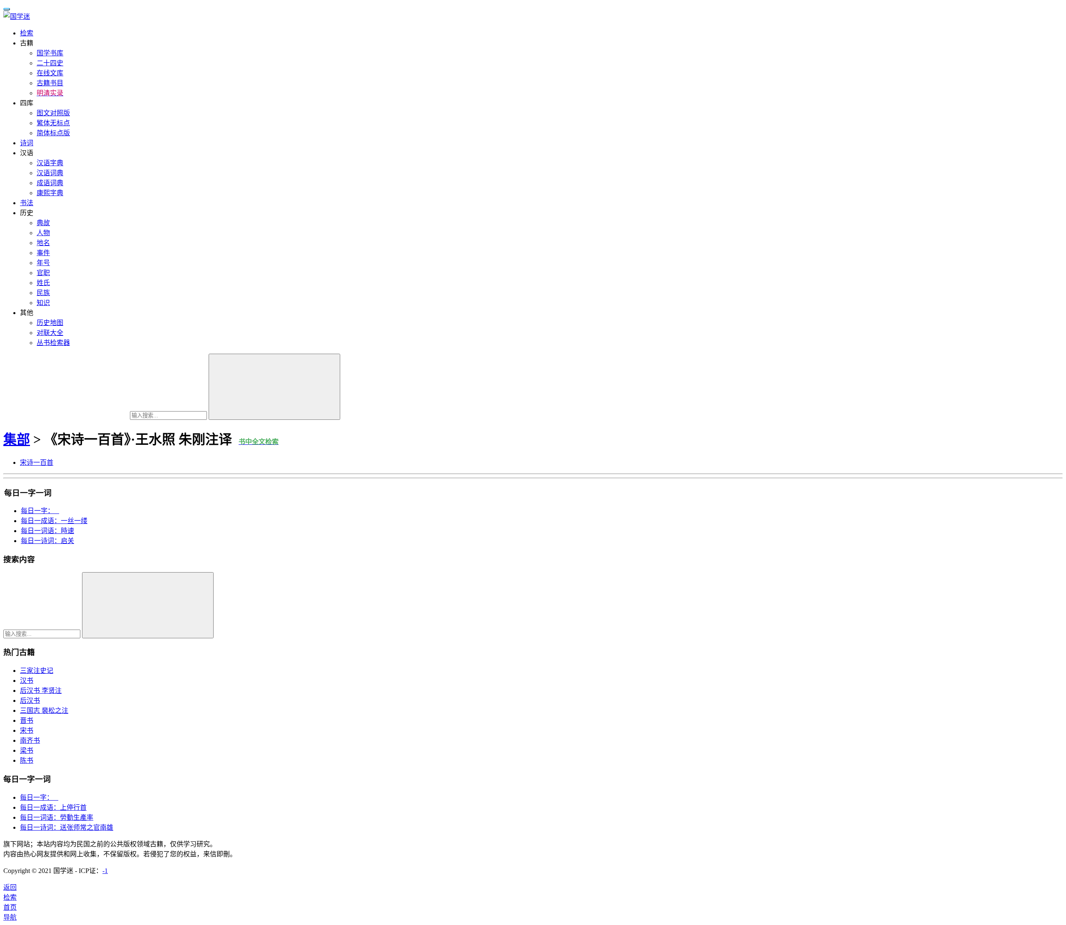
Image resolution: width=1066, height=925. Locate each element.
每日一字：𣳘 (39, 797)
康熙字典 (50, 192)
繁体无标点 (53, 122)
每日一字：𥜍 (40, 510)
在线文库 (50, 73)
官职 (43, 272)
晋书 (26, 720)
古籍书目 (50, 83)
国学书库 (50, 53)
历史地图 (50, 322)
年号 (43, 262)
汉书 (26, 680)
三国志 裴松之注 (44, 710)
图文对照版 (53, 113)
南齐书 (30, 740)
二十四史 (50, 63)
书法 (26, 202)
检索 (26, 33)
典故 (43, 222)
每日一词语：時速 (47, 530)
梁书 (26, 750)
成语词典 (50, 182)
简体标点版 (53, 132)
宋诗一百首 (36, 462)
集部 (16, 439)
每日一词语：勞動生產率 (56, 817)
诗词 (26, 142)
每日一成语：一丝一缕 (54, 520)
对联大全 (50, 332)
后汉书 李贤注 (41, 690)
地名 (43, 242)
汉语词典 (50, 172)
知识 (43, 302)
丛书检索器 (53, 342)
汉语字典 (50, 162)
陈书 (26, 760)
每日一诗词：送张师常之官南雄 (66, 827)
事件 (43, 252)
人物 (43, 232)
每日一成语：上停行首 (53, 807)
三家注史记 (36, 670)
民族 (43, 292)
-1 (105, 870)
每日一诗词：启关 (47, 540)
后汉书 (30, 700)
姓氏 (43, 282)
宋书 (26, 730)
